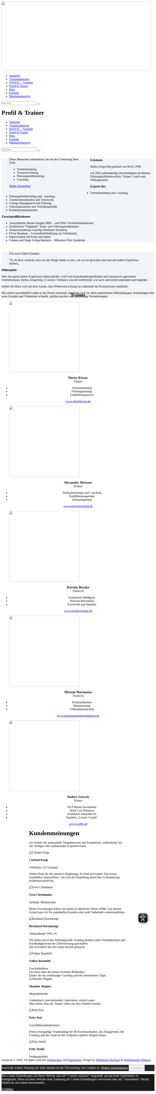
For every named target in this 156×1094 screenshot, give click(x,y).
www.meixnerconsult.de (78, 506)
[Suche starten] (39, 150)
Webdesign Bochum (108, 1060)
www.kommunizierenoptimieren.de (78, 715)
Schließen (7, 1089)
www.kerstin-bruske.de (78, 610)
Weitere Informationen (114, 1067)
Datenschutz (54, 1060)
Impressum (74, 1060)
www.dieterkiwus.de (78, 401)
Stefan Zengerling (20, 186)
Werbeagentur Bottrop (137, 1060)
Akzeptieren (136, 1068)
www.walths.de (78, 823)
